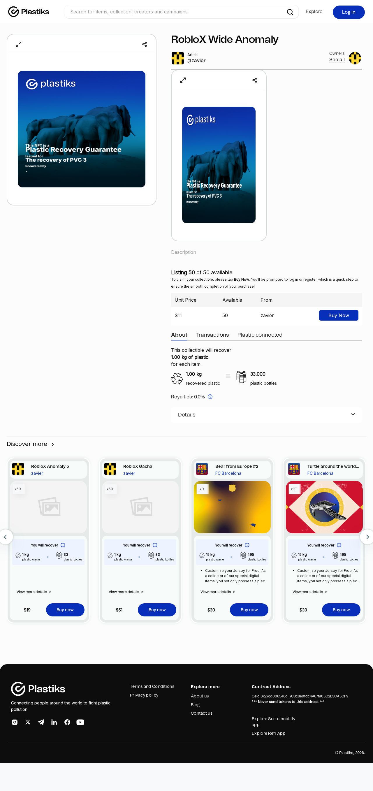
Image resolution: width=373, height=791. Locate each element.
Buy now (65, 610)
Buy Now (338, 315)
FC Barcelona (228, 473)
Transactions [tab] (212, 335)
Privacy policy (144, 695)
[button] (266, 415)
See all (337, 59)
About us (200, 696)
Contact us (201, 713)
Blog (195, 705)
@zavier (196, 60)
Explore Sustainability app (273, 722)
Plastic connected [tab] (259, 335)
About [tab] (179, 335)
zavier (37, 473)
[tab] (266, 415)
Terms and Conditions (152, 687)
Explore (314, 11)
